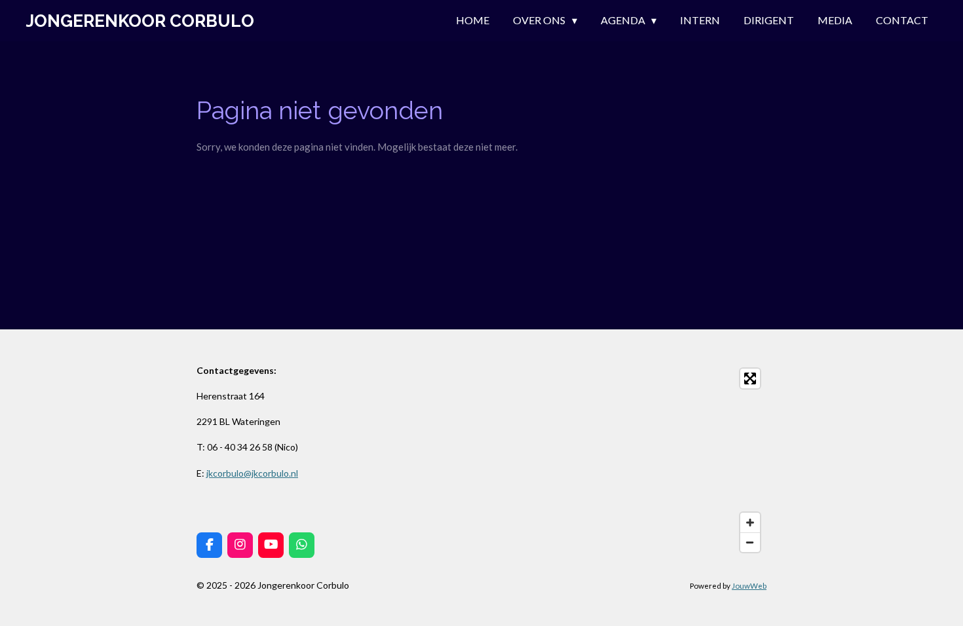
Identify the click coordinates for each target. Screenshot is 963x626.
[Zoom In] (750, 522)
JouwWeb (749, 585)
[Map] (627, 460)
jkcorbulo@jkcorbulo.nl (252, 473)
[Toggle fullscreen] (750, 378)
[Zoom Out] (750, 542)
